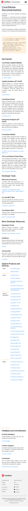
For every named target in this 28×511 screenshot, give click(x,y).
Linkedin (17, 489)
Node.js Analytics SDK (15, 343)
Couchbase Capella (6, 77)
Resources (16, 484)
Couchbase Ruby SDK (15, 317)
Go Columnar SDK (14, 349)
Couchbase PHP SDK (15, 311)
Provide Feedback (6, 441)
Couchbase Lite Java (15, 368)
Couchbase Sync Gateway (16, 379)
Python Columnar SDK (15, 358)
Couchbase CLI (5, 205)
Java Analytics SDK (14, 340)
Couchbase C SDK (14, 305)
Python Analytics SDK (15, 346)
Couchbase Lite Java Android (17, 371)
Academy (4, 246)
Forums (3, 482)
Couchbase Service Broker (16, 285)
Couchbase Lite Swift (15, 373)
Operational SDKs (15, 189)
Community (4, 259)
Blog (15, 482)
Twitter (17, 487)
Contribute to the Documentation (10, 466)
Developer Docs (6, 189)
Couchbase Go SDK (15, 320)
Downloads (4, 489)
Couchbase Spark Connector (17, 334)
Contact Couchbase (6, 454)
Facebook (17, 492)
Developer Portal (6, 233)
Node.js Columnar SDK (15, 355)
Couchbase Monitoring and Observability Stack (17, 289)
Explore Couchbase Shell (8, 217)
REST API (12, 205)
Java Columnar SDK (15, 352)
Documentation (5, 480)
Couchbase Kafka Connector (17, 331)
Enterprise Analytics (7, 130)
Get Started (4, 487)
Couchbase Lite (5, 151)
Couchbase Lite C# (15, 365)
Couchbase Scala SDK (15, 296)
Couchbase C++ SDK (15, 302)
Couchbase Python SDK (16, 314)
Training (4, 491)
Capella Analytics (6, 94)
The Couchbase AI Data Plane (9, 171)
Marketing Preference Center (14, 502)
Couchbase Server (6, 116)
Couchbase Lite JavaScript (16, 362)
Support (4, 484)
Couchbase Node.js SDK (16, 308)
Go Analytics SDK (14, 337)
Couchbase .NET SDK (15, 299)
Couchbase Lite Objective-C (17, 376)
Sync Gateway (13, 151)
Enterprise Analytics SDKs (8, 191)
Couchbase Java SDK (15, 293)
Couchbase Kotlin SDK (15, 323)
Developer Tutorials (15, 233)
